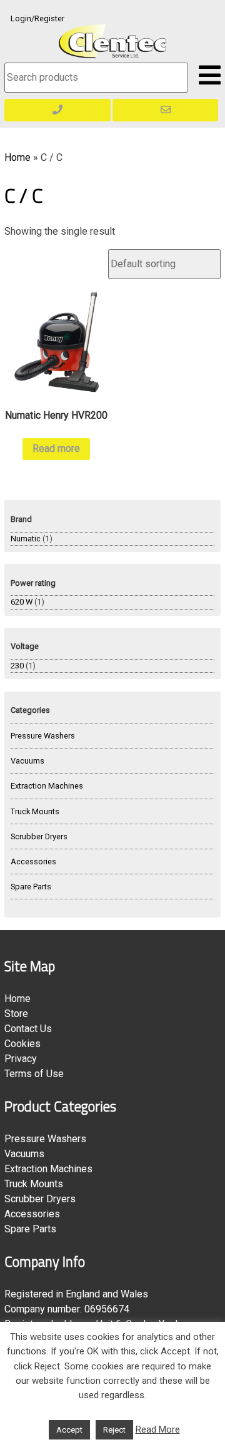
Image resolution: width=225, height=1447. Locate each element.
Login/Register (37, 18)
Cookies (22, 1044)
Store (16, 1014)
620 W (21, 601)
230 (17, 665)
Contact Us (28, 1029)
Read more (56, 448)
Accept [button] (69, 1429)
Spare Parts (31, 886)
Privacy (20, 1059)
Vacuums (27, 760)
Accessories (33, 861)
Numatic (26, 538)
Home (17, 157)
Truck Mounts (35, 811)
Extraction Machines (47, 785)
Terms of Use (34, 1074)
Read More (158, 1429)
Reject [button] (114, 1429)
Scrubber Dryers (39, 836)
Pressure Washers (43, 735)
